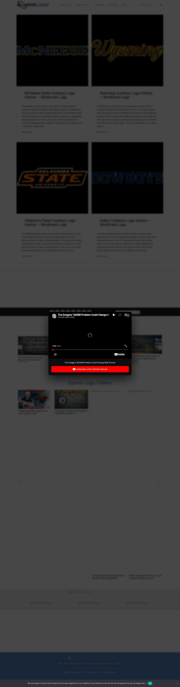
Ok (150, 683)
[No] (177, 683)
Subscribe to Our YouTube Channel (91, 369)
